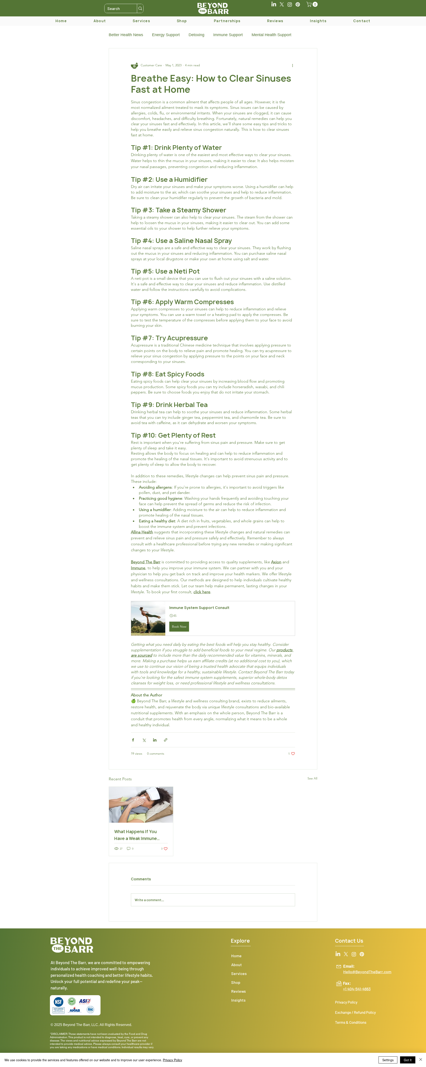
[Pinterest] (298, 4)
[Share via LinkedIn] (155, 740)
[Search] (140, 8)
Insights (238, 1000)
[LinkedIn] (274, 4)
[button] (312, 4)
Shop (235, 982)
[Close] (420, 1059)
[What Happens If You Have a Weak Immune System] (141, 805)
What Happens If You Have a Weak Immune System (135, 835)
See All (312, 778)
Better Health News (126, 35)
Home (236, 955)
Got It (408, 1060)
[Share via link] (166, 740)
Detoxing (196, 35)
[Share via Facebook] (133, 740)
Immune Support (228, 35)
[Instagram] (290, 4)
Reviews (238, 991)
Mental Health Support (271, 35)
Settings (388, 1060)
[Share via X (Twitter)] (144, 740)
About (236, 964)
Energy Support (166, 35)
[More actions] (292, 65)
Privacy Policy (172, 1060)
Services (239, 973)
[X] (282, 4)
